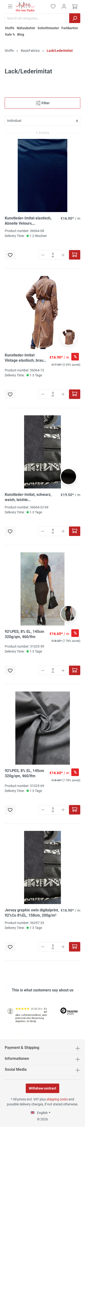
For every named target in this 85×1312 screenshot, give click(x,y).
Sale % (10, 34)
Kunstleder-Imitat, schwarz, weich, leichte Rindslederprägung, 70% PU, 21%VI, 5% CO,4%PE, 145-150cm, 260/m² (29, 497)
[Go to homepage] (25, 6)
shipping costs (57, 1099)
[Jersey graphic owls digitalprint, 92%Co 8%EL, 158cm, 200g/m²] (42, 867)
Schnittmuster (48, 28)
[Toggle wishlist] (10, 255)
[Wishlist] (53, 6)
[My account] (64, 6)
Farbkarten (69, 28)
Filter (45, 103)
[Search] (74, 18)
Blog (20, 34)
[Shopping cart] (74, 6)
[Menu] (10, 6)
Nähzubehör (26, 28)
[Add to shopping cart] (74, 255)
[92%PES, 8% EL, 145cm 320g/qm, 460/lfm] (42, 588)
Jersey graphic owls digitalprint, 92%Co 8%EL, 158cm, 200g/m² (32, 913)
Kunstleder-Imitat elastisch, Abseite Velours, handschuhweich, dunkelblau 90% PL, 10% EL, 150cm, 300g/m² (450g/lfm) (29, 221)
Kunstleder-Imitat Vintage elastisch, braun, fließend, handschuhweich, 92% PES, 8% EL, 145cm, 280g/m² (26, 358)
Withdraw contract (42, 1088)
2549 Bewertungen (19, 1037)
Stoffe (9, 28)
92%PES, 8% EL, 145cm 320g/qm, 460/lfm (24, 634)
